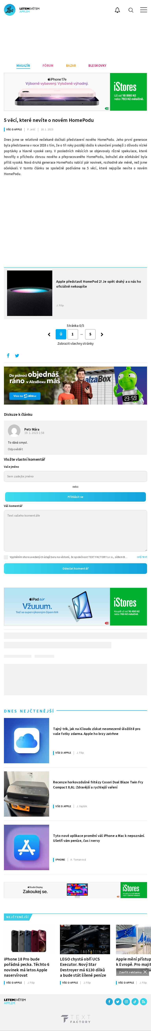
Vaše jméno (11, 467)
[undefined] (102, 334)
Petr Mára (31, 429)
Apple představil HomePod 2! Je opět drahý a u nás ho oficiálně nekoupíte (98, 284)
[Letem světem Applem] (21, 10)
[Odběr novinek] (117, 11)
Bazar (71, 65)
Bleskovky (97, 65)
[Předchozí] (49, 334)
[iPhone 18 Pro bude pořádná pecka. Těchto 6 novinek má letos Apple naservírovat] (29, 939)
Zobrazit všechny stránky (75, 343)
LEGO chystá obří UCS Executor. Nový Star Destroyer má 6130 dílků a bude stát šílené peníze (83, 967)
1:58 (34, 433)
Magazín (23, 65)
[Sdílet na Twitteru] (17, 356)
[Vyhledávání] (131, 9)
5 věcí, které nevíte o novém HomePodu (49, 120)
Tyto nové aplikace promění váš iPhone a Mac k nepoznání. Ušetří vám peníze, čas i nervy (99, 838)
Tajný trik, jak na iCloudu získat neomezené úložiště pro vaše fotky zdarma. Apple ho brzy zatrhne (96, 731)
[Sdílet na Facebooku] (8, 356)
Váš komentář (13, 506)
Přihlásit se (75, 497)
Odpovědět (15, 449)
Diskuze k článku (18, 414)
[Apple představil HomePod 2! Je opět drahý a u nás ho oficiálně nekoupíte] (29, 293)
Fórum (48, 65)
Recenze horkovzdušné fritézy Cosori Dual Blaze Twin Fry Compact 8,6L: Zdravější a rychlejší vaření (98, 785)
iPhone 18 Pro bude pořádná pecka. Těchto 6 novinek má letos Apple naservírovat (27, 967)
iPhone (60, 859)
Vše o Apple (14, 130)
